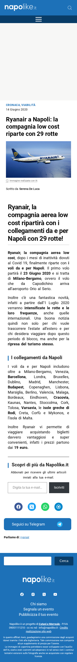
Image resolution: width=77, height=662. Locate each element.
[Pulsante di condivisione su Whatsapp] (45, 507)
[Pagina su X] (44, 595)
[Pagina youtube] (55, 595)
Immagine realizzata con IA (23, 180)
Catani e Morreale (49, 624)
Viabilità (28, 105)
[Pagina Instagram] (33, 595)
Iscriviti (59, 487)
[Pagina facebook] (22, 595)
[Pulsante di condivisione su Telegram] (58, 507)
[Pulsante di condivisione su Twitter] (32, 507)
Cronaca (13, 105)
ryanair (24, 537)
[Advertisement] (38, 61)
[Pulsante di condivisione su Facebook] (18, 507)
